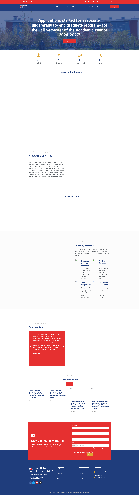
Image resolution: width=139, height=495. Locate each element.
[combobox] (74, 445)
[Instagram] (29, 2)
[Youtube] (31, 2)
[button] (49, 7)
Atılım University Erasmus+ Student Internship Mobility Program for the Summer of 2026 (58, 394)
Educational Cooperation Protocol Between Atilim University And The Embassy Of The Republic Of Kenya (100, 405)
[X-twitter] (26, 2)
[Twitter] (33, 482)
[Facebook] (24, 2)
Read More (31, 399)
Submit (90, 455)
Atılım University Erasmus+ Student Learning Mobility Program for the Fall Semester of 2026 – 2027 (37, 394)
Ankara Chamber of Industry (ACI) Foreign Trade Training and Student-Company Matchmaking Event (78, 405)
